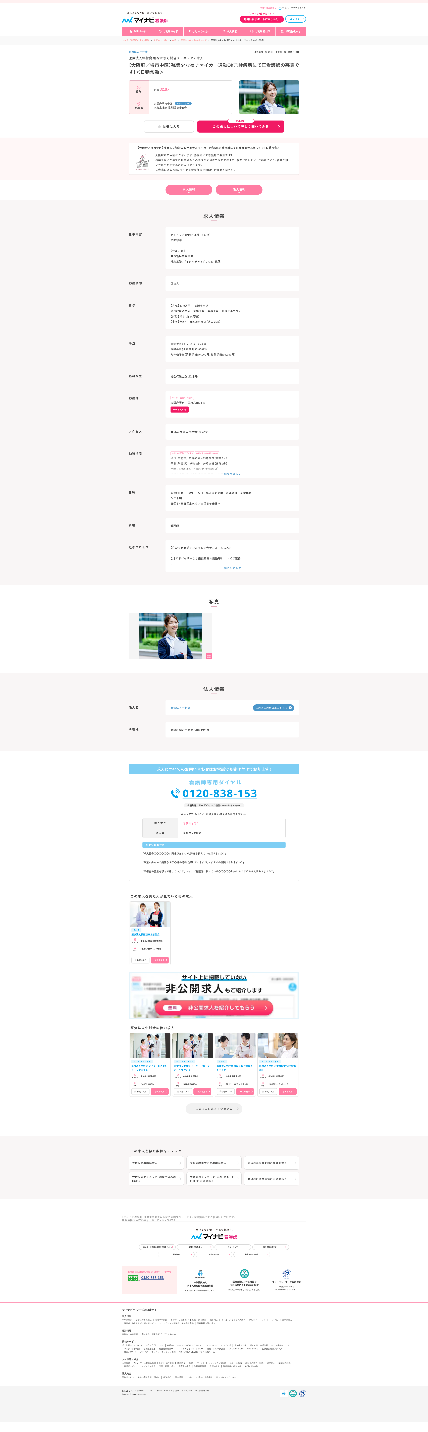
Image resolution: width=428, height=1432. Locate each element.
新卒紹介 (181, 1363)
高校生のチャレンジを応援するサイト (184, 1345)
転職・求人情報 (199, 1320)
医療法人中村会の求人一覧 (194, 40)
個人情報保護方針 (202, 1391)
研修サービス (128, 1377)
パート (265, 1320)
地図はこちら (182, 103)
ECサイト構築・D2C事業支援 (211, 1349)
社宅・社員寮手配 (204, 1377)
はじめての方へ (201, 31)
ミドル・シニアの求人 (282, 1320)
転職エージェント (197, 1363)
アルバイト (254, 1320)
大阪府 (156, 40)
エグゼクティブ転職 (217, 1363)
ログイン (295, 18)
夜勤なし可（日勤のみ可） (207, 453)
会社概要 (140, 1391)
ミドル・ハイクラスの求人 (233, 1320)
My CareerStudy (236, 1349)
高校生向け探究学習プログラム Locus (159, 1334)
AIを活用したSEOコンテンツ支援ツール (197, 1352)
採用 (177, 1391)
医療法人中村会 (138, 52)
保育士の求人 (185, 1366)
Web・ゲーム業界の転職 (145, 1363)
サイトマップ (233, 1247)
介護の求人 (215, 1366)
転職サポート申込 (251, 1254)
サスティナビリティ (164, 1391)
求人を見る (160, 960)
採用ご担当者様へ (268, 8)
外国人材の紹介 (252, 1366)
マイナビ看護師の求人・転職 (135, 40)
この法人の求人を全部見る (214, 1109)
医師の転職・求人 (167, 1366)
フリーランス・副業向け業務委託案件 (176, 1323)
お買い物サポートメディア (136, 1352)
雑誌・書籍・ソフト (281, 1345)
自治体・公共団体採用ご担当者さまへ (157, 1247)
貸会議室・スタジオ (184, 1377)
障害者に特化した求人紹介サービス (140, 1323)
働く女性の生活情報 (259, 1345)
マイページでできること (294, 8)
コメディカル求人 (147, 1366)
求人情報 (189, 189)
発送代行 (167, 1377)
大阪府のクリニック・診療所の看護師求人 (154, 1179)
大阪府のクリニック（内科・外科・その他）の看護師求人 (212, 1179)
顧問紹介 (271, 1363)
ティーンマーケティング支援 (218, 1345)
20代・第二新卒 (166, 1363)
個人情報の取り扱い (270, 1247)
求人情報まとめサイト (132, 1345)
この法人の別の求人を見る (271, 708)
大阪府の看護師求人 (144, 1163)
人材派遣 (126, 1363)
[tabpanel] (269, 103)
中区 (174, 40)
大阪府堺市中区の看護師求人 (208, 1163)
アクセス (150, 1391)
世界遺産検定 (149, 1349)
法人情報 (239, 189)
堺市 (166, 40)
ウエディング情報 (132, 1349)
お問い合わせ (214, 1254)
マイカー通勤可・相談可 (182, 397)
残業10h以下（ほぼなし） (182, 453)
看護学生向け (161, 1320)
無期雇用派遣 (200, 1366)
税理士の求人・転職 (254, 1363)
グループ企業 (187, 1391)
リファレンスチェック (226, 1377)
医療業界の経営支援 (232, 1366)
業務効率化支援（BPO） (149, 1377)
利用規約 (176, 1254)
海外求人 (214, 1320)
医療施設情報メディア (272, 1349)
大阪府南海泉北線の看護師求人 (267, 1163)
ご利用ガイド (170, 31)
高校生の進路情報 (130, 1334)
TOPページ (140, 31)
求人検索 (232, 31)
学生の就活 (127, 1320)
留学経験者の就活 (144, 1320)
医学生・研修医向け (180, 1320)
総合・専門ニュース (155, 1345)
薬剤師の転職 (285, 1363)
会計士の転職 (236, 1363)
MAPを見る (178, 409)
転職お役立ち (293, 31)
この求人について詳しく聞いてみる (241, 125)
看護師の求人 (130, 1366)
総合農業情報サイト (168, 1349)
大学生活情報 (240, 1345)
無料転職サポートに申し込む (261, 19)
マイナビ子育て (188, 1349)
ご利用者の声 (262, 31)
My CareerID (252, 1349)
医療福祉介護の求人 (206, 1323)
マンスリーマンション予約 (163, 1352)
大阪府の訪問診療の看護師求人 (267, 1179)
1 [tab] (269, 111)
